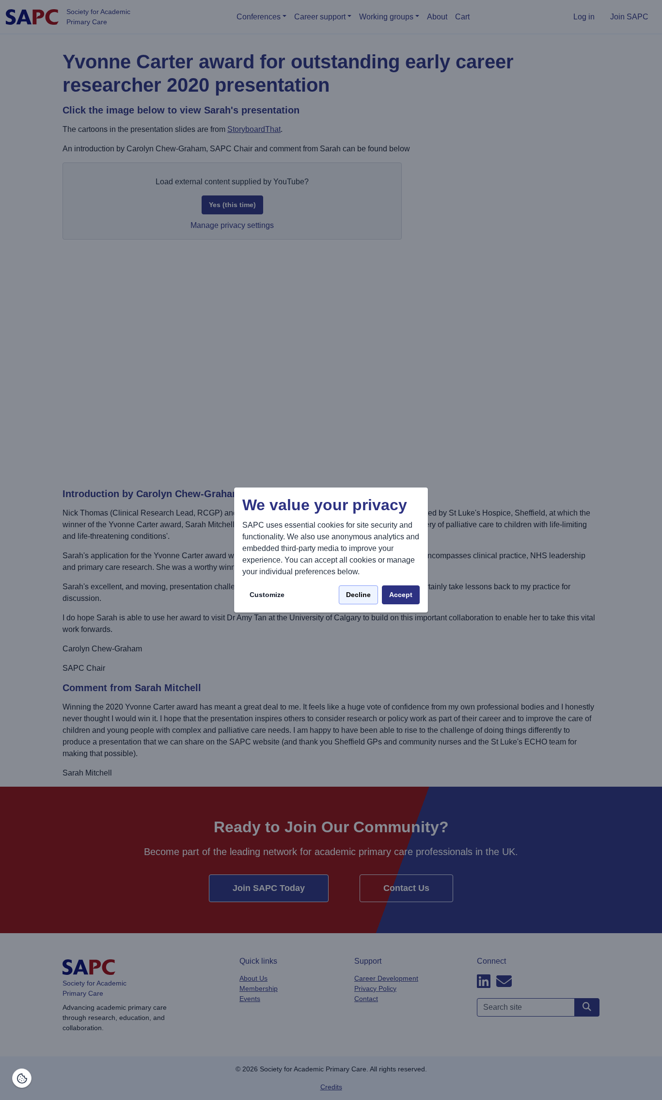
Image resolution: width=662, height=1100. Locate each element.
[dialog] (331, 550)
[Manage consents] (22, 1078)
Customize (267, 595)
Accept (400, 595)
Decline (358, 595)
